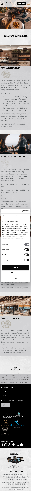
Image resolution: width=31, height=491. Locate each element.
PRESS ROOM (6, 377)
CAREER (14, 377)
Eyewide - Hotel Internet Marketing (16, 489)
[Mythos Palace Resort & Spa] (17, 423)
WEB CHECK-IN (25, 382)
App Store (10, 467)
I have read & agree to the (13, 400)
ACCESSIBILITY (14, 382)
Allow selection (15, 273)
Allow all (15, 267)
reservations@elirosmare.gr (21, 478)
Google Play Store (18, 467)
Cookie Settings (5, 487)
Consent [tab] (5, 215)
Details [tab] (15, 215)
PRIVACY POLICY (8, 380)
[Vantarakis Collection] (7, 415)
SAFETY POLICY (11, 375)
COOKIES (4, 382)
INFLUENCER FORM (21, 380)
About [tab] (25, 215)
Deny (15, 278)
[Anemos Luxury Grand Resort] (19, 415)
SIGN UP (5, 405)
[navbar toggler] (28, 3)
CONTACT (26, 375)
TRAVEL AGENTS (24, 377)
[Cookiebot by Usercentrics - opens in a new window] (22, 211)
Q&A (3, 375)
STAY (19, 375)
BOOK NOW (21, 3)
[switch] (26, 249)
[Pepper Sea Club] (5, 423)
